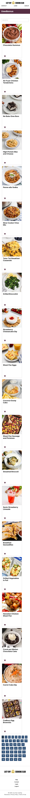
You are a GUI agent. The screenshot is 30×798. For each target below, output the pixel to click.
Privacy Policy (14, 794)
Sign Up (26, 5)
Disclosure (7, 794)
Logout (17, 786)
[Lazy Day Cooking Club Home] (15, 2)
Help (16, 779)
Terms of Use (22, 794)
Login (15, 5)
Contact (4, 5)
